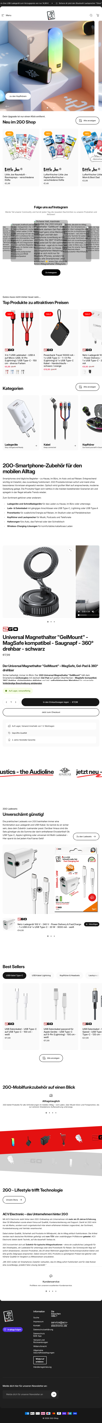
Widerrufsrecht (40, 1346)
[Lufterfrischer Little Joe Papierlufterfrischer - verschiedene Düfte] (59, 147)
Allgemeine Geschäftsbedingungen (43, 1351)
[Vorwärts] (94, 106)
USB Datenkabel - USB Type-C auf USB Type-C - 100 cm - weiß (21, 1032)
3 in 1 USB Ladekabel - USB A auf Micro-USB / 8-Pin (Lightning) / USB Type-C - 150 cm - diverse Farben (21, 359)
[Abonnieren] (53, 1394)
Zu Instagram (51, 272)
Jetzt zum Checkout (51, 712)
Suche (36, 1317)
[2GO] (9, 350)
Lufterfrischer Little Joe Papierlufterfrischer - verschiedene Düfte (56, 177)
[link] (18, 96)
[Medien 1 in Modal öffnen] (70, 550)
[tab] (14, 975)
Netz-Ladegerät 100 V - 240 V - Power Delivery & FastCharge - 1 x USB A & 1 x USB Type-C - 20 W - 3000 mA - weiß (49, 925)
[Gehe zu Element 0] (47, 621)
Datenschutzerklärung (43, 1329)
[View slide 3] (54, 936)
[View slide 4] (55, 1112)
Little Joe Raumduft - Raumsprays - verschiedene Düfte (19, 177)
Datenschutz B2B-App (39, 1334)
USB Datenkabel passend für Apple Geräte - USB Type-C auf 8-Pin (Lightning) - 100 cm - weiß (60, 1033)
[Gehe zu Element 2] (51, 621)
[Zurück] (7, 106)
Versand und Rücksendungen (40, 1341)
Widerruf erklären (40, 1360)
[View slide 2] (51, 936)
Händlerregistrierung (42, 1367)
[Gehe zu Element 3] (54, 621)
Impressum (38, 1321)
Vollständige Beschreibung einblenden (22, 683)
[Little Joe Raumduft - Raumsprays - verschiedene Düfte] (21, 147)
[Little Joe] (13, 169)
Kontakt (36, 1325)
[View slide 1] (47, 936)
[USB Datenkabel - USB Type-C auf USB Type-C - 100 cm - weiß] (21, 1001)
